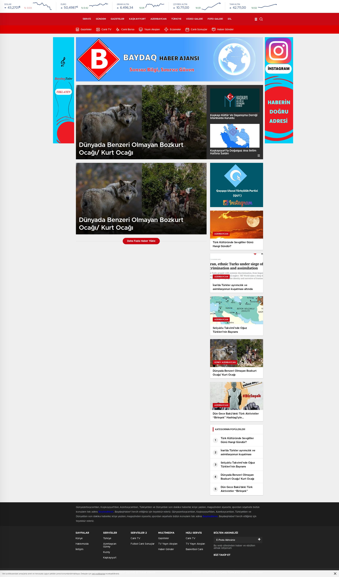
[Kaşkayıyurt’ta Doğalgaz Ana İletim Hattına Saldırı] (235, 136)
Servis (87, 19)
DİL (230, 19)
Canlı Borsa (127, 29)
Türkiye (176, 19)
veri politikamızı (98, 574)
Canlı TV (106, 29)
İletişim (79, 549)
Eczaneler (175, 29)
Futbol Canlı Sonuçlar (142, 544)
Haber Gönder (225, 29)
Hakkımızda (82, 544)
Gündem (101, 19)
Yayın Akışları (152, 29)
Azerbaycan (158, 19)
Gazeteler (117, 19)
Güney (106, 546)
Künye (79, 538)
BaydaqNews (106, 512)
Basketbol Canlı (194, 549)
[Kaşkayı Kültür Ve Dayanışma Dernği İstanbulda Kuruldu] (235, 100)
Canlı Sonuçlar (199, 29)
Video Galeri (194, 19)
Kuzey (106, 552)
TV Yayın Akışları (167, 544)
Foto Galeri (215, 19)
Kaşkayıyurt (137, 19)
